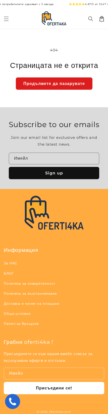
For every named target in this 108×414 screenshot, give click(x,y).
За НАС (10, 263)
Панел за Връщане (21, 323)
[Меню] (6, 18)
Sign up (54, 173)
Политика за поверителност (29, 283)
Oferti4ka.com (60, 411)
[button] (90, 18)
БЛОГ (9, 273)
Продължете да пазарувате (54, 83)
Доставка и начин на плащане (32, 303)
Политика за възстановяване (30, 293)
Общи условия (17, 313)
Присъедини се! (54, 388)
